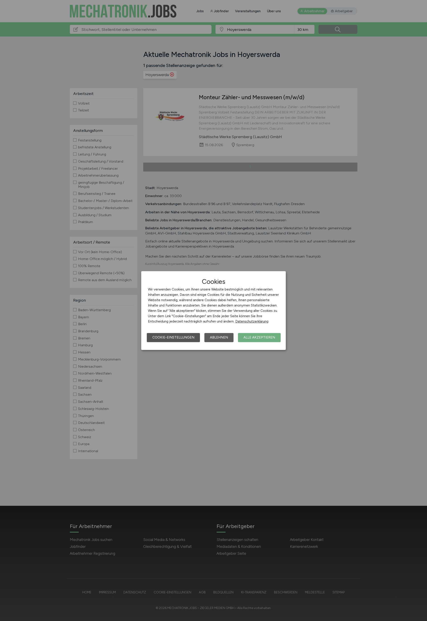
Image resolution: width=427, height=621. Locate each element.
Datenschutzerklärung (251, 321)
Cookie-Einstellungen (173, 337)
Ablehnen (219, 337)
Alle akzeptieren (259, 337)
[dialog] (213, 310)
